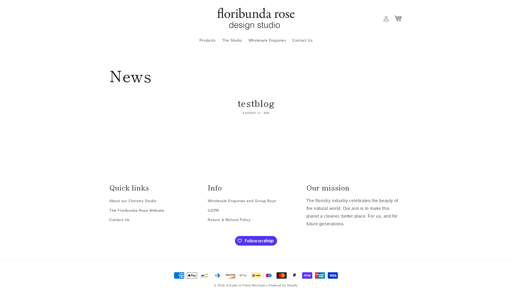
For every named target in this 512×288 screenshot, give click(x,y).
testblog (256, 103)
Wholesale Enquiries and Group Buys (242, 201)
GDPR (213, 210)
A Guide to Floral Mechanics (247, 285)
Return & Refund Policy (229, 220)
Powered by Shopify (283, 285)
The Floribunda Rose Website (136, 210)
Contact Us (119, 220)
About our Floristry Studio (133, 201)
